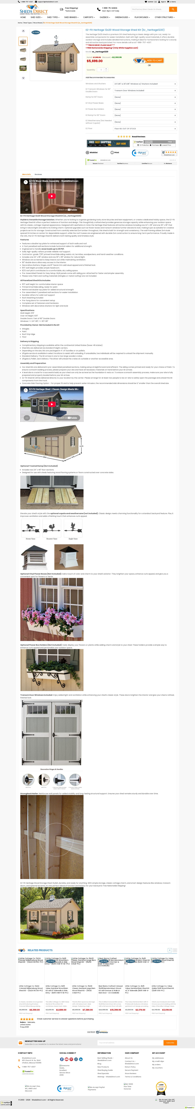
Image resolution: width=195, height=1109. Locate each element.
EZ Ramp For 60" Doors (95, 115)
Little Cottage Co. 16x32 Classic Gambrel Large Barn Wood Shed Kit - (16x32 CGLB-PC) (83, 989)
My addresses (158, 1058)
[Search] (173, 9)
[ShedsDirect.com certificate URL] (97, 1032)
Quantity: (91, 70)
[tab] (26, 174)
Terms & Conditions (133, 1077)
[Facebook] (62, 1059)
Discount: (106, 57)
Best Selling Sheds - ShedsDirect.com (106, 1059)
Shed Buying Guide (105, 1070)
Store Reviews (130, 1073)
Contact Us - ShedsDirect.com (132, 1062)
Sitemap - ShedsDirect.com (109, 1077)
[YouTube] (66, 1059)
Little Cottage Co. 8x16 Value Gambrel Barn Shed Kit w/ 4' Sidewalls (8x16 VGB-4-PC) (137, 989)
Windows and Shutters (96, 83)
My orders (156, 1064)
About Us (128, 1058)
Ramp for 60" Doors (94, 97)
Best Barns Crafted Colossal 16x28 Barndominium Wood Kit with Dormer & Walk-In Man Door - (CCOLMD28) (111, 989)
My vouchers (157, 1068)
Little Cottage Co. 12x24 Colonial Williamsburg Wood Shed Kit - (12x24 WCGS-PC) (31, 988)
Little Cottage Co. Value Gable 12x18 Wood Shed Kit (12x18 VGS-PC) (163, 988)
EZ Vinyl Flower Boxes (95, 103)
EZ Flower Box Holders (95, 109)
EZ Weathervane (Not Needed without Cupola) (99, 121)
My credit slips (158, 1061)
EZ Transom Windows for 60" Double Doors (98, 90)
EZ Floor (89, 128)
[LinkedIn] (81, 1059)
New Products (103, 1067)
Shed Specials (103, 1073)
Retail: (89, 57)
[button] (6, 1103)
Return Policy (130, 1067)
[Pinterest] (71, 1059)
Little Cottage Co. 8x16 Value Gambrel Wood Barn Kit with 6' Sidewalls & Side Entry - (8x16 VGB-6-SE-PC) (57, 989)
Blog (99, 1064)
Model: (89, 51)
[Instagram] (76, 1059)
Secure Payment (131, 1070)
